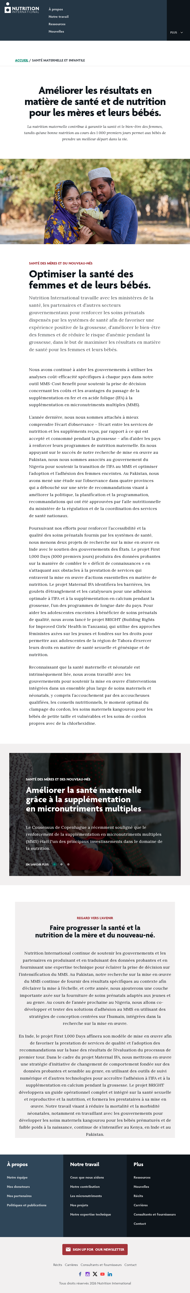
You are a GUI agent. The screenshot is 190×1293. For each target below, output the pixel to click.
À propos (56, 9)
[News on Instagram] (87, 1274)
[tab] (54, 864)
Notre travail (59, 16)
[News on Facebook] (80, 1274)
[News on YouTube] (102, 1274)
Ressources (57, 24)
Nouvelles (56, 31)
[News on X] (95, 1274)
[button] (177, 32)
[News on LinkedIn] (110, 1274)
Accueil (21, 60)
